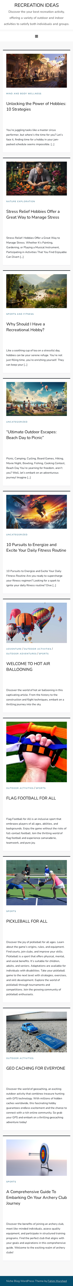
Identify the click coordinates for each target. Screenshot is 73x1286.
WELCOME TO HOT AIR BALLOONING (28, 666)
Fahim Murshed (57, 1281)
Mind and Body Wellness (23, 93)
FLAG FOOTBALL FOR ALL (31, 798)
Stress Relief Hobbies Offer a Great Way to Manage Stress (33, 214)
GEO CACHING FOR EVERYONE (35, 1068)
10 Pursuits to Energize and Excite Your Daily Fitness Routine (36, 547)
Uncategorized (17, 422)
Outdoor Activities (37, 649)
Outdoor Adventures (21, 653)
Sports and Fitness (20, 314)
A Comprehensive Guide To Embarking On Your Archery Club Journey (36, 1197)
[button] (36, 36)
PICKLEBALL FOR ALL (26, 921)
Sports (44, 653)
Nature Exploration (20, 201)
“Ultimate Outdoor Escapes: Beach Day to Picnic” (31, 434)
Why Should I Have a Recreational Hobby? (25, 327)
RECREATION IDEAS (36, 5)
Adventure (14, 649)
